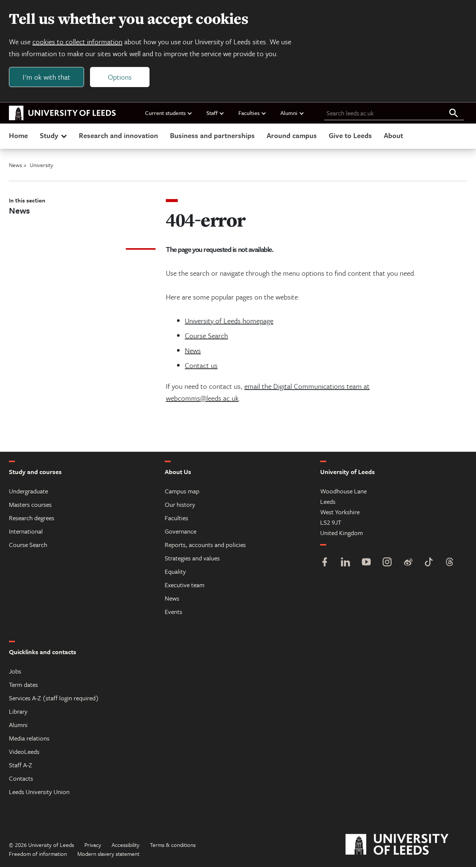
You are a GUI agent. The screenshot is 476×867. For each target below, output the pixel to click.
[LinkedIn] (345, 563)
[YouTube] (366, 563)
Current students (165, 113)
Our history (180, 504)
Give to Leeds (350, 135)
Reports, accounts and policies (205, 544)
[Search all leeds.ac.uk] (454, 113)
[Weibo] (408, 563)
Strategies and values (192, 558)
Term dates (23, 684)
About (393, 135)
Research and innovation (118, 135)
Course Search (206, 335)
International (26, 531)
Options (120, 77)
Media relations (29, 738)
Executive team (185, 584)
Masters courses (30, 504)
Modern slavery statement (108, 854)
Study (49, 135)
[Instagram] (387, 563)
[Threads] (450, 563)
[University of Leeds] (406, 845)
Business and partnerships (212, 135)
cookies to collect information (77, 41)
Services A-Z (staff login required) (54, 698)
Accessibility (125, 845)
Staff (212, 113)
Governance (180, 531)
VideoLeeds (24, 751)
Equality (175, 571)
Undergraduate (28, 491)
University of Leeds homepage (229, 321)
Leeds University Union (39, 791)
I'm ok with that (46, 77)
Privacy (92, 845)
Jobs (15, 671)
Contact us (201, 365)
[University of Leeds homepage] (62, 113)
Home (18, 135)
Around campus (292, 135)
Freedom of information (38, 854)
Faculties (249, 113)
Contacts (21, 778)
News (193, 350)
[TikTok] (429, 563)
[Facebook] (325, 563)
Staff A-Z (20, 765)
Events (173, 611)
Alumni (289, 113)
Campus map (182, 491)
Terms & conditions (173, 845)
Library (18, 711)
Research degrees (31, 517)
